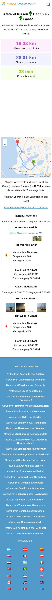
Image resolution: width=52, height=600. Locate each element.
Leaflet (32, 176)
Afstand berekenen (29, 366)
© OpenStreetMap (43, 176)
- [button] (5, 144)
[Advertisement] (26, 106)
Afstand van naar (25, 374)
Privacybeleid (25, 541)
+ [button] (5, 141)
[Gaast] (10, 312)
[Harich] (26, 233)
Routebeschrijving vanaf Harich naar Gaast (26, 207)
